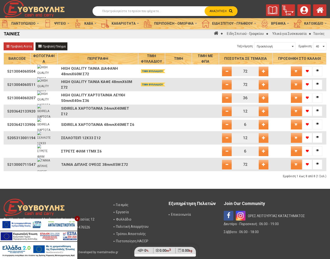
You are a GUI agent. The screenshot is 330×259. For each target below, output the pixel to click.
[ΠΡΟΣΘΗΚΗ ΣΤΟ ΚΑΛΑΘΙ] (296, 71)
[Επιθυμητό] (307, 71)
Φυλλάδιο (123, 219)
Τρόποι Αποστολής (131, 234)
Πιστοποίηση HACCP (132, 241)
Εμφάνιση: (305, 46)
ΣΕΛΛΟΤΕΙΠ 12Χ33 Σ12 (81, 138)
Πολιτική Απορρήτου (132, 227)
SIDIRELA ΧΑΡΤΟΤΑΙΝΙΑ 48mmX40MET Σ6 (97, 124)
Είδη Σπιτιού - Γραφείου (245, 34)
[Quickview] (317, 71)
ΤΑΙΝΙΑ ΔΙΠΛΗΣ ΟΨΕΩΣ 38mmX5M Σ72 (94, 164)
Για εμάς (122, 205)
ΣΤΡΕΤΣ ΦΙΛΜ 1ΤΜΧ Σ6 (81, 151)
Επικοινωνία (181, 214)
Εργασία (122, 212)
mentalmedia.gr (107, 252)
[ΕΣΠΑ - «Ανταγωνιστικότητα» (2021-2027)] (38, 225)
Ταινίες (319, 34)
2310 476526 (80, 227)
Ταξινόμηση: (245, 46)
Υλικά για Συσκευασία (289, 34)
